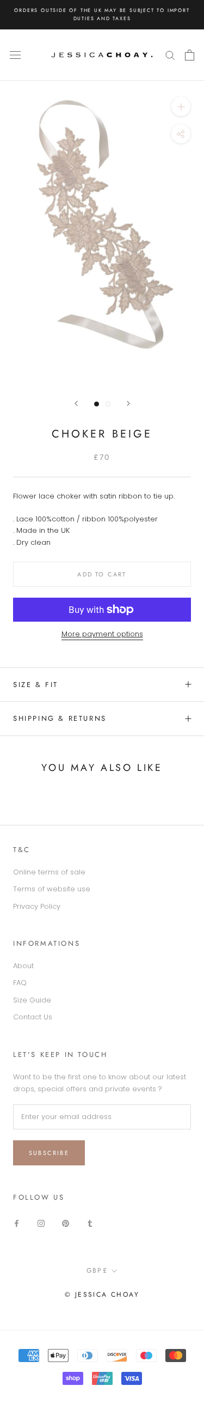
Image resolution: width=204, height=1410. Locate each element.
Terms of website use (51, 889)
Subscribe (49, 1152)
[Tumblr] (90, 1223)
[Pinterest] (65, 1223)
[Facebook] (16, 1223)
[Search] (170, 54)
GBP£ (97, 1270)
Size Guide (32, 1000)
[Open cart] (189, 55)
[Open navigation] (15, 54)
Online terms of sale (49, 872)
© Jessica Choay (102, 1294)
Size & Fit (35, 684)
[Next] (128, 403)
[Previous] (76, 403)
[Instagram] (41, 1223)
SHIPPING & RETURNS (60, 718)
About (23, 966)
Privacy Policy (36, 906)
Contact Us (32, 1017)
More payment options (102, 634)
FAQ (20, 982)
